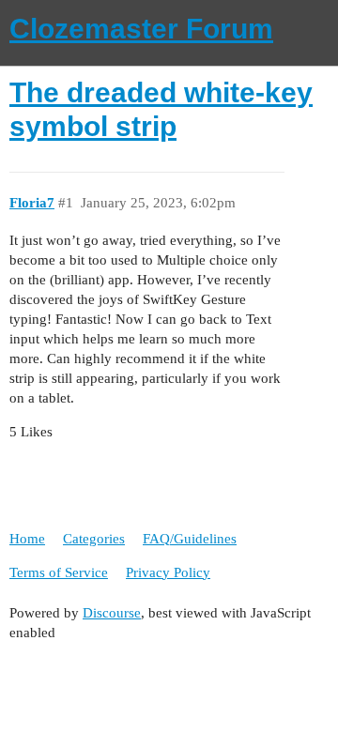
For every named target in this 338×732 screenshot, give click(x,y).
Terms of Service (58, 572)
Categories (94, 538)
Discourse (112, 612)
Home (27, 538)
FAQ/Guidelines (190, 538)
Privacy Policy (168, 572)
